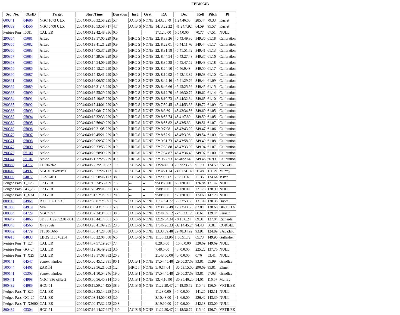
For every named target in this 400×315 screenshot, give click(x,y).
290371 (8, 141)
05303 (28, 273)
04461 (28, 267)
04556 (28, 26)
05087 (28, 74)
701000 (8, 207)
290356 (8, 50)
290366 (8, 111)
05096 (28, 129)
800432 (8, 285)
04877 (28, 177)
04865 (28, 219)
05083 (28, 50)
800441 (8, 279)
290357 (8, 56)
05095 (28, 123)
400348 (8, 225)
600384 (8, 213)
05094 (28, 117)
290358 (8, 62)
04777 (28, 165)
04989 (28, 285)
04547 (28, 261)
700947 (8, 219)
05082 (28, 44)
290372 (8, 147)
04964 (28, 201)
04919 (28, 207)
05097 (28, 135)
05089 (28, 87)
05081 (28, 38)
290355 (8, 44)
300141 (8, 261)
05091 (28, 99)
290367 (8, 117)
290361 (8, 81)
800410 (8, 201)
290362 (8, 87)
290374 (8, 159)
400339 (8, 26)
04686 (28, 20)
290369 (8, 129)
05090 (28, 93)
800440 (8, 171)
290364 (8, 99)
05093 (28, 111)
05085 (28, 62)
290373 (8, 153)
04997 (28, 171)
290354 (8, 38)
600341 (8, 20)
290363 (8, 93)
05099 (28, 147)
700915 (8, 237)
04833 (28, 237)
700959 (8, 177)
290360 (8, 74)
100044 (8, 267)
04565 (28, 225)
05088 (28, 81)
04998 (28, 279)
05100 (28, 153)
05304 (28, 310)
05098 (28, 141)
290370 (8, 135)
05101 (28, 159)
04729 (28, 213)
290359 (8, 68)
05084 (28, 56)
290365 (8, 105)
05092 (28, 105)
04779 (28, 231)
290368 (8, 123)
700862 (8, 231)
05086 (28, 68)
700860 (8, 165)
